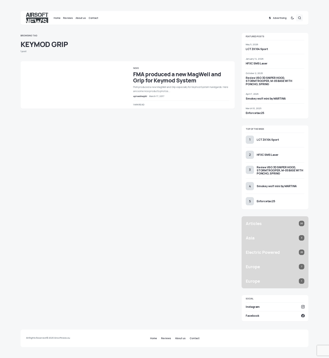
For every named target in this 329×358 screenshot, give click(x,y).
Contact (194, 338)
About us (180, 338)
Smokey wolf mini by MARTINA (266, 98)
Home (153, 338)
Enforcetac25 (255, 113)
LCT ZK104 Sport (257, 49)
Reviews (166, 338)
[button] (292, 17)
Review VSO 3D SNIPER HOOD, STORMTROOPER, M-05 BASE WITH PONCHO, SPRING (269, 81)
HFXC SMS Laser (256, 63)
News (136, 68)
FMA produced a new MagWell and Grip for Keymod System (177, 77)
